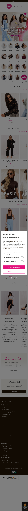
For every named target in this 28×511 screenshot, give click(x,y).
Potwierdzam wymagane (14, 271)
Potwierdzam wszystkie (14, 267)
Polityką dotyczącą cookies (16, 241)
